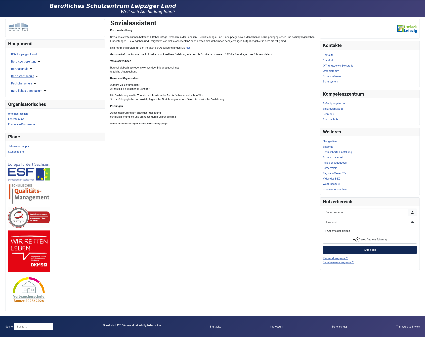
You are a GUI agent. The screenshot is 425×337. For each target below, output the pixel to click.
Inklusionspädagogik (335, 162)
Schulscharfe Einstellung (337, 152)
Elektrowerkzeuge (333, 108)
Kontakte (328, 55)
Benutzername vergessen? (338, 262)
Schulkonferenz (332, 76)
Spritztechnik (330, 119)
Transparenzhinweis (408, 326)
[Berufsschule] (30, 69)
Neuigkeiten (330, 141)
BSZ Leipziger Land (24, 54)
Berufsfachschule (22, 76)
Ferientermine (16, 119)
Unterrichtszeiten (18, 113)
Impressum (276, 326)
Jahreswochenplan (19, 146)
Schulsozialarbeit (333, 157)
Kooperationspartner (335, 189)
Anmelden (370, 249)
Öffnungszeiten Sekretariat (338, 65)
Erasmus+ (329, 146)
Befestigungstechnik (335, 103)
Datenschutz (339, 326)
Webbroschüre (331, 184)
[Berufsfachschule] (36, 76)
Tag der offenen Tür (334, 173)
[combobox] (33, 326)
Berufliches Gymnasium (26, 90)
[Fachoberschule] (34, 83)
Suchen (9, 326)
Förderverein (330, 168)
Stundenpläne (16, 151)
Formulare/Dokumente (21, 124)
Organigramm (331, 71)
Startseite (215, 326)
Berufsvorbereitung (24, 61)
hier (188, 47)
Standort (328, 60)
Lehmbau (328, 114)
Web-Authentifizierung (373, 239)
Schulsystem (330, 81)
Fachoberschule (21, 83)
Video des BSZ (331, 178)
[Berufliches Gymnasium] (44, 91)
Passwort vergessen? (335, 258)
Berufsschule (19, 69)
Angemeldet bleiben (338, 230)
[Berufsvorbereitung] (39, 61)
